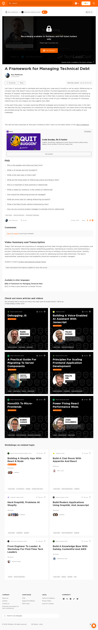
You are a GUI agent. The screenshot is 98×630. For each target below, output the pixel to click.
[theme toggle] (77, 3)
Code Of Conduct (48, 603)
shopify (28, 488)
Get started (49, 154)
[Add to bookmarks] (44, 311)
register (15, 233)
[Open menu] (94, 3)
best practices (12, 347)
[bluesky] (77, 598)
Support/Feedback (28, 601)
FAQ (23, 598)
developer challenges (32, 215)
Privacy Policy (46, 601)
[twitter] (67, 598)
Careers (4, 601)
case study (8, 215)
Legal (44, 594)
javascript (30, 347)
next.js (24, 391)
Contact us (5, 603)
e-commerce (20, 488)
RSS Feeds (26, 603)
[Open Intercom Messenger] (93, 626)
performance (62, 435)
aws (75, 576)
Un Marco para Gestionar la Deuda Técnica (32, 262)
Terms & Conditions (48, 598)
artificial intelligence (68, 347)
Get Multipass (50, 50)
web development (67, 488)
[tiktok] (74, 598)
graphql (26, 532)
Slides (22, 83)
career (10, 576)
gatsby (64, 576)
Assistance (26, 594)
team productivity (19, 215)
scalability (67, 391)
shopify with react (37, 488)
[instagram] (70, 598)
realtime (76, 488)
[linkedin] (63, 598)
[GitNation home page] (3, 3)
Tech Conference (82, 124)
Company (5, 594)
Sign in (9, 233)
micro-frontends (21, 435)
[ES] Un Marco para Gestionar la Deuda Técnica (23, 286)
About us (5, 598)
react (9, 391)
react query (16, 391)
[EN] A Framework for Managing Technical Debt (24, 284)
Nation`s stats (38, 624)
